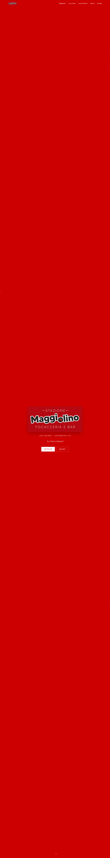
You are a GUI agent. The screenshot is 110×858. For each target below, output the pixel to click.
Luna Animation (83, 3)
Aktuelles (48, 449)
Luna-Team (72, 3)
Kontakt (99, 3)
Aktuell (92, 3)
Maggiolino (62, 3)
